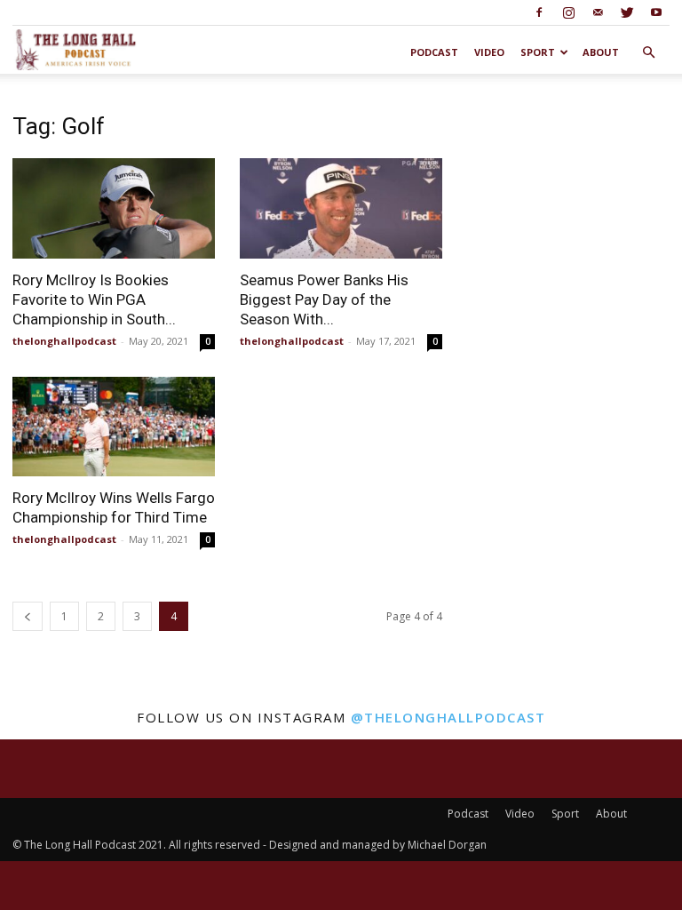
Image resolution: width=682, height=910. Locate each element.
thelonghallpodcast (64, 340)
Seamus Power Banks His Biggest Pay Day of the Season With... (324, 299)
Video (489, 52)
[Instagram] (568, 12)
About (601, 52)
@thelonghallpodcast (448, 717)
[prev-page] (27, 616)
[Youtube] (656, 12)
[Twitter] (627, 12)
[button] (648, 52)
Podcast (434, 52)
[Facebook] (539, 12)
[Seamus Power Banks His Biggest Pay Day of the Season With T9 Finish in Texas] (341, 208)
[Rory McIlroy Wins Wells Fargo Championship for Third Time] (113, 427)
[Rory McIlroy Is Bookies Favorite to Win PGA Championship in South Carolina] (113, 208)
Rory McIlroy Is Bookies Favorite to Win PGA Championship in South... (94, 299)
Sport (537, 52)
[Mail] (597, 12)
